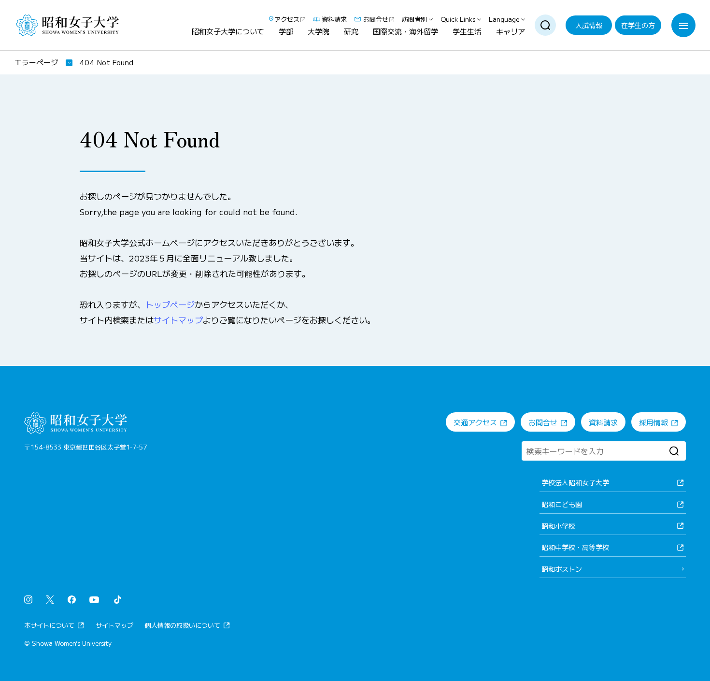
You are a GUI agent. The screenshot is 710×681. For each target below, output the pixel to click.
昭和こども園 (561, 504)
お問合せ (375, 19)
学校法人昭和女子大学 (575, 482)
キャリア (510, 31)
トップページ (170, 304)
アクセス (286, 19)
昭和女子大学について (228, 31)
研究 (351, 31)
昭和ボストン (561, 569)
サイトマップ (178, 320)
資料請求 (334, 19)
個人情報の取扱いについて (182, 625)
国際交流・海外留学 (405, 31)
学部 (286, 31)
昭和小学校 (558, 526)
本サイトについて (49, 625)
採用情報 (653, 422)
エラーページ (36, 62)
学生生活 (467, 31)
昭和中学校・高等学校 (575, 547)
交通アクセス (475, 422)
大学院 (318, 31)
